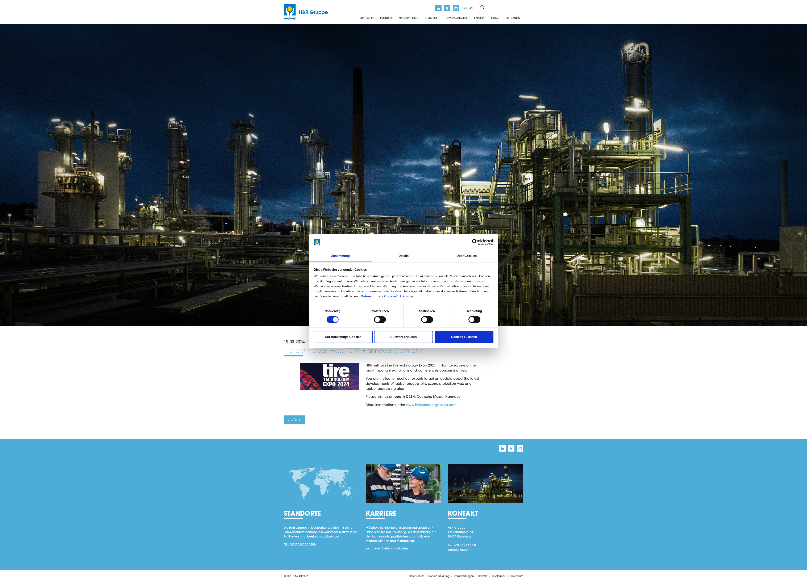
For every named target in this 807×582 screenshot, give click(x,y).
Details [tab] (403, 256)
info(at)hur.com (459, 550)
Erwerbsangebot (457, 18)
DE (465, 7)
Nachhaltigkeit (409, 18)
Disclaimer (498, 576)
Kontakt (482, 576)
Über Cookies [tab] (466, 256)
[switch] (380, 319)
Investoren (432, 18)
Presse (495, 18)
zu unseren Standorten (300, 544)
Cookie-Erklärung (398, 296)
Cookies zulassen (464, 337)
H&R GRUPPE (366, 18)
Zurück (294, 420)
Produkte (386, 18)
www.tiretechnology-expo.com (431, 404)
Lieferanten (512, 18)
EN (471, 7)
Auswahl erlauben (403, 337)
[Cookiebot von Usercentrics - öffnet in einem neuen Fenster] (475, 242)
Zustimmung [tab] (340, 256)
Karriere (479, 18)
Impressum (516, 576)
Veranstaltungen (464, 576)
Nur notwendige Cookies (343, 337)
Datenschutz (371, 296)
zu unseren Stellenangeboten (387, 548)
